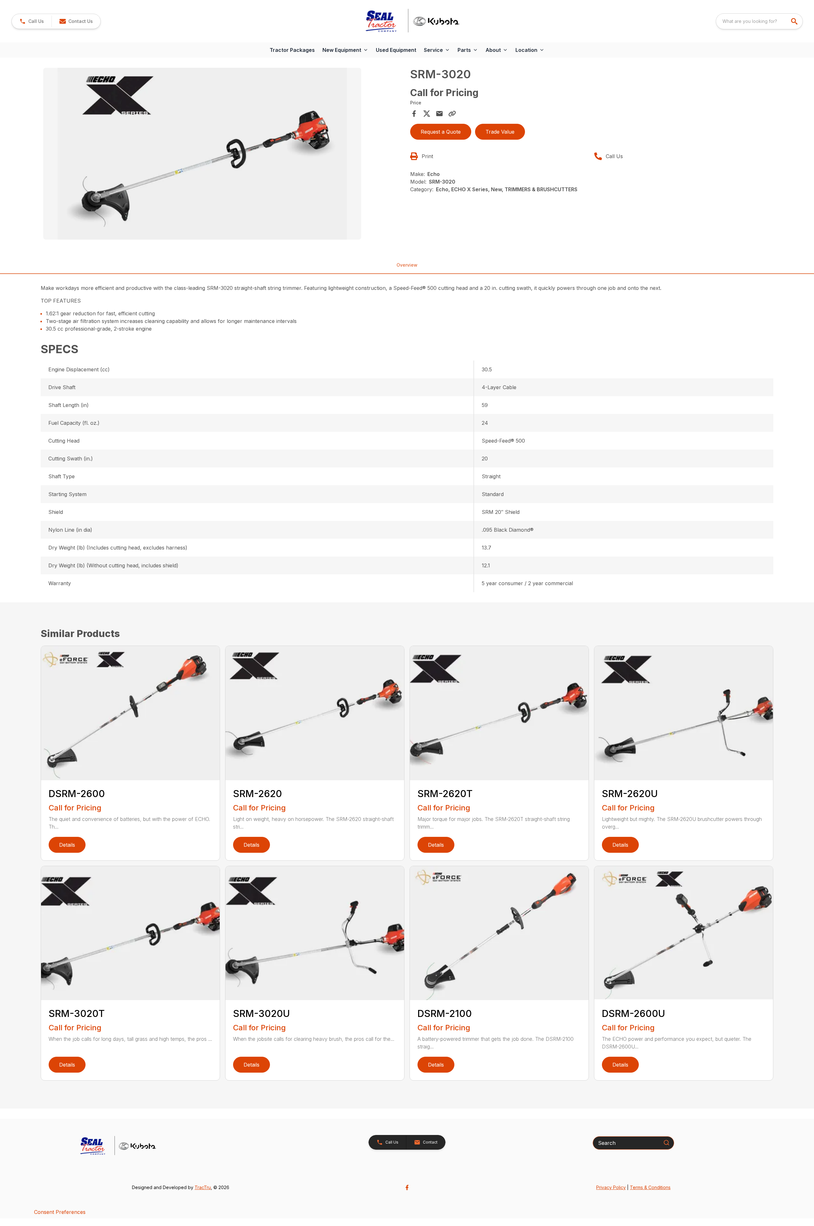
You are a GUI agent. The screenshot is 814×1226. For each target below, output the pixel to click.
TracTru (203, 1187)
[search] (795, 21)
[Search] (666, 1142)
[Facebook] (407, 1187)
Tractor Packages (292, 50)
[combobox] (759, 21)
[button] (32, 21)
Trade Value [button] (500, 132)
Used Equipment (396, 50)
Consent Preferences (60, 1212)
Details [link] (67, 845)
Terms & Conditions (650, 1187)
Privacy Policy (611, 1187)
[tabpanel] (223, 155)
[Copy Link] (452, 113)
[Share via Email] (439, 113)
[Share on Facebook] (414, 113)
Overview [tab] (407, 265)
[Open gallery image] (202, 154)
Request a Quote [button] (441, 132)
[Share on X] (427, 113)
